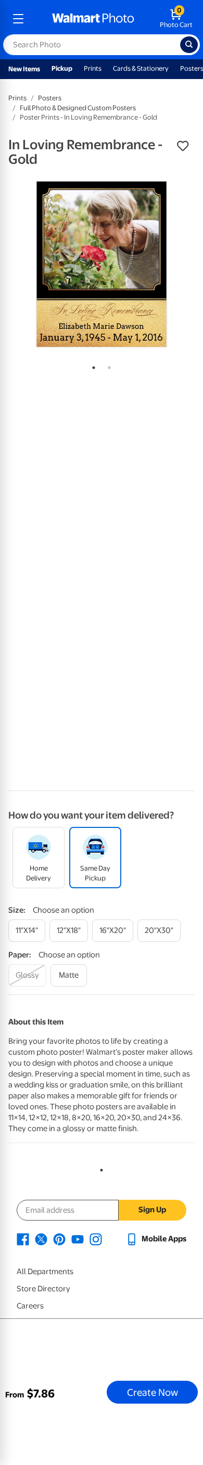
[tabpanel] (101, 264)
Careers (30, 1306)
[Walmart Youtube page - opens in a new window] (77, 1238)
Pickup (62, 68)
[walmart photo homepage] (93, 19)
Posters (49, 98)
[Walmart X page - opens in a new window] (41, 1238)
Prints (93, 68)
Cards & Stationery (141, 68)
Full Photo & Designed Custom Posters (78, 108)
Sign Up (152, 1209)
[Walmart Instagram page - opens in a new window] (96, 1238)
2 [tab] (107, 365)
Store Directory (43, 1288)
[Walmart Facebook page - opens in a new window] (23, 1238)
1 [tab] (91, 365)
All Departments (45, 1271)
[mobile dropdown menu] (18, 19)
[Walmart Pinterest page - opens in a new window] (59, 1238)
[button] (183, 146)
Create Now (152, 1392)
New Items (24, 69)
